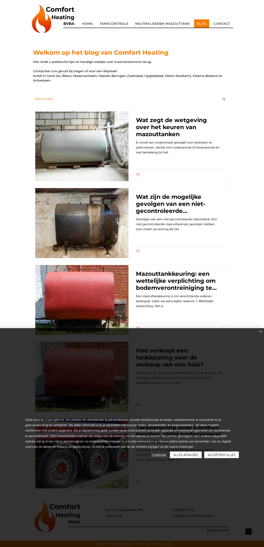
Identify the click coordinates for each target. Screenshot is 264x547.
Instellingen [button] (159, 455)
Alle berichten (44, 98)
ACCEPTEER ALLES (221, 455)
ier (37, 62)
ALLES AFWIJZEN (185, 455)
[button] (224, 99)
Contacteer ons (45, 71)
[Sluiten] (260, 332)
